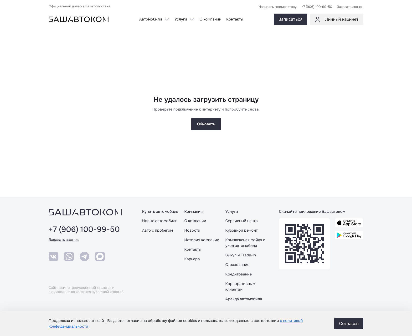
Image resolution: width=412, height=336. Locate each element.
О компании (195, 220)
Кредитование (238, 274)
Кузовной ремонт (241, 230)
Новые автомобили (160, 220)
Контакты (192, 249)
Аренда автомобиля (243, 298)
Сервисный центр (241, 220)
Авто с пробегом (157, 230)
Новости (192, 230)
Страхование (237, 264)
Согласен (349, 323)
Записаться (290, 19)
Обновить (206, 124)
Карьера (192, 258)
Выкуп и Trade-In (240, 255)
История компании (201, 239)
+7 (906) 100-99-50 (84, 229)
